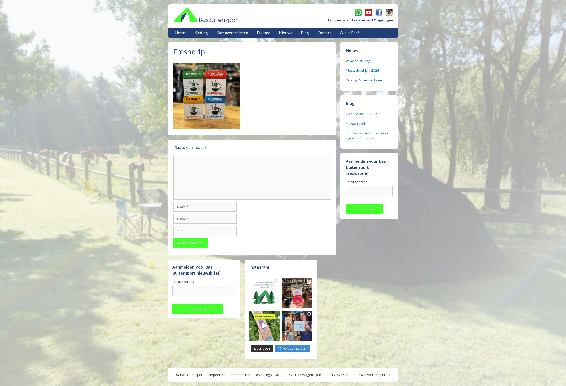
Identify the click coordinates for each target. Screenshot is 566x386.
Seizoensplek (356, 123)
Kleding (201, 32)
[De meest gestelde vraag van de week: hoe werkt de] (264, 326)
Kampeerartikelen (232, 32)
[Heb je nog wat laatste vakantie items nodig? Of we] (264, 293)
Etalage (263, 32)
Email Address (356, 182)
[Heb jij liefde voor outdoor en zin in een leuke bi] (297, 326)
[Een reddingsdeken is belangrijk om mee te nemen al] (297, 293)
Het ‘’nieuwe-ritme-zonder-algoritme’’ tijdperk (367, 135)
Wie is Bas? (349, 32)
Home (180, 32)
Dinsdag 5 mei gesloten (364, 80)
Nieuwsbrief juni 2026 (362, 70)
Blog (305, 32)
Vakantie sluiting (358, 61)
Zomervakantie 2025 (361, 113)
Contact (324, 32)
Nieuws (285, 32)
